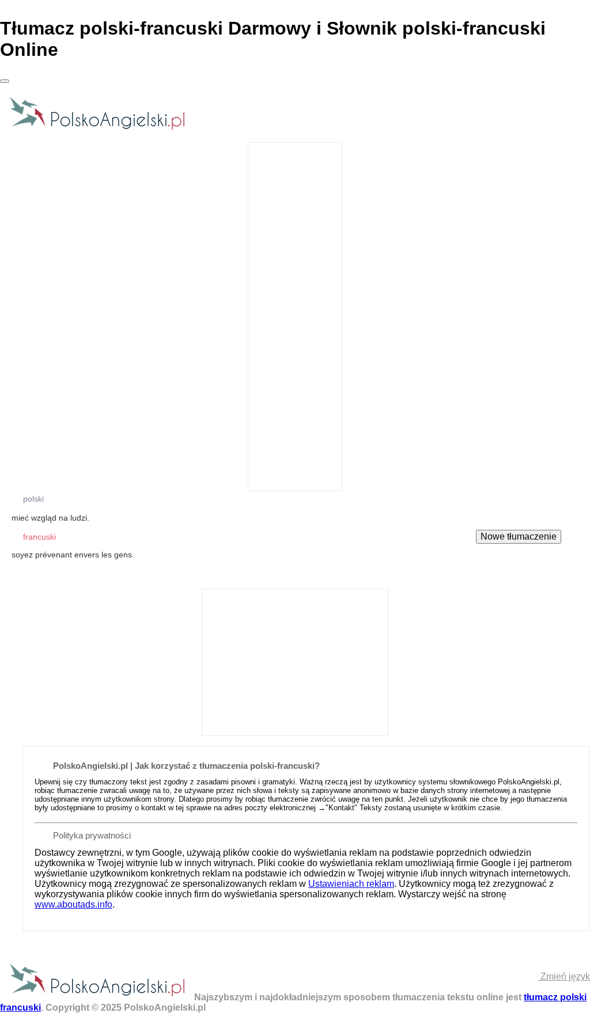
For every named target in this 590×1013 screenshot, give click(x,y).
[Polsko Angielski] (97, 129)
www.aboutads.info (73, 904)
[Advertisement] (295, 315)
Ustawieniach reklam (351, 884)
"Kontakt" (341, 807)
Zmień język (564, 976)
